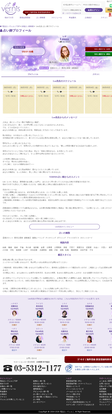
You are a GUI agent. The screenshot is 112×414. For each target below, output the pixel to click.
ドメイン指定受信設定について (78, 402)
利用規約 (102, 391)
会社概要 (102, 389)
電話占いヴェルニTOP (9, 381)
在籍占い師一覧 (6, 386)
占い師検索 (40, 17)
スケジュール (56, 17)
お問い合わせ (104, 383)
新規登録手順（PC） (74, 381)
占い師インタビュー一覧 (42, 394)
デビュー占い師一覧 (41, 391)
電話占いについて (73, 386)
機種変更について (73, 399)
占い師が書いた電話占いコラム (45, 397)
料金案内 (72, 17)
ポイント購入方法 (73, 394)
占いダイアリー (39, 402)
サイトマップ (104, 404)
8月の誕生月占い (39, 386)
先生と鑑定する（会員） (102, 49)
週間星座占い (38, 389)
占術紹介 (88, 17)
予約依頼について (73, 397)
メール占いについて (74, 391)
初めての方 (9, 17)
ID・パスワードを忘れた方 (72, 13)
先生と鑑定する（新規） (102, 54)
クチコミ (3, 397)
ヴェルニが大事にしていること (12, 399)
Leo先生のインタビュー (64, 227)
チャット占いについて (75, 389)
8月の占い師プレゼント (42, 383)
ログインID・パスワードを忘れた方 (80, 404)
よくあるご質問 (105, 381)
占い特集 (36, 399)
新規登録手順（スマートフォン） (79, 383)
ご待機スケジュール (8, 389)
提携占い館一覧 (39, 381)
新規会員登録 (25, 17)
